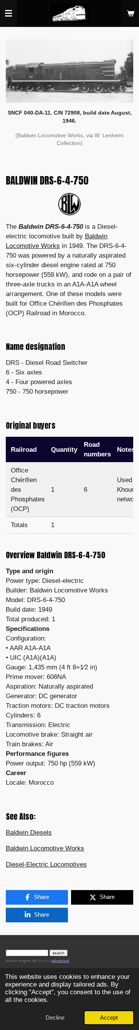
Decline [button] (55, 1017)
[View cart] (130, 13)
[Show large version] (69, 71)
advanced (60, 960)
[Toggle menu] (8, 13)
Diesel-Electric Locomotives (46, 864)
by (41, 960)
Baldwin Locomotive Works (45, 848)
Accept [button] (109, 1017)
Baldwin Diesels (29, 832)
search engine (18, 960)
